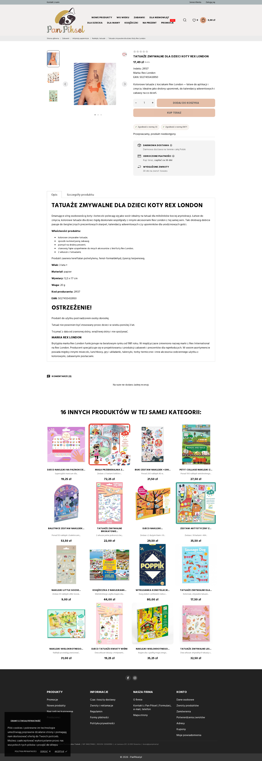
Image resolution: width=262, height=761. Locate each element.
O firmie (137, 700)
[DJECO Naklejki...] (169, 491)
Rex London (148, 73)
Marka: (137, 73)
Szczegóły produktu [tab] (80, 194)
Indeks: (137, 69)
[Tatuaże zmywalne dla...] (213, 553)
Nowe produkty (102, 18)
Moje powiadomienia (188, 735)
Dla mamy (113, 23)
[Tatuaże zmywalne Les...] (213, 611)
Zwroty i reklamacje (101, 706)
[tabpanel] (95, 84)
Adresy (180, 723)
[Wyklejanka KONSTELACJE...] (169, 553)
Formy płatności (99, 717)
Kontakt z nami (53, 2)
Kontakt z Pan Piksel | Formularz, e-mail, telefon (152, 708)
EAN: (136, 77)
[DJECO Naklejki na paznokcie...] (83, 432)
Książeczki (131, 23)
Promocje (168, 22)
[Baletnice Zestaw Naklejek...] (83, 491)
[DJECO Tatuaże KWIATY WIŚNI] (126, 611)
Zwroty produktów (187, 706)
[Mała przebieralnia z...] (126, 432)
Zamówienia (183, 711)
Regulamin (96, 711)
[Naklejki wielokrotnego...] (83, 611)
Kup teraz (174, 113)
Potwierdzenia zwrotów (190, 717)
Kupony (181, 729)
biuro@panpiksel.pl (151, 744)
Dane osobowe (185, 700)
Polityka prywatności (26, 751)
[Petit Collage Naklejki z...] (213, 432)
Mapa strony (140, 715)
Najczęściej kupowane (60, 711)
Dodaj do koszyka (186, 103)
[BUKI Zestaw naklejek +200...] (169, 432)
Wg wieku (123, 18)
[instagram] (135, 678)
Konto (181, 692)
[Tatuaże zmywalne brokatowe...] (126, 491)
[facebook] (128, 678)
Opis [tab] (54, 194)
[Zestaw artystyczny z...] (213, 491)
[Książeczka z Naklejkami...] (126, 553)
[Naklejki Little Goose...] (83, 553)
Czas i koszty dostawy (102, 700)
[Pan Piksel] (59, 20)
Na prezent (150, 23)
